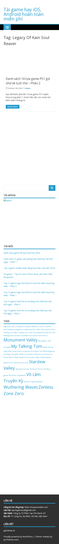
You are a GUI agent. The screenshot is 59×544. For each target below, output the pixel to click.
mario (40, 336)
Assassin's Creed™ (38, 326)
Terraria (26, 369)
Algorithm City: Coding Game (14, 326)
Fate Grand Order (48, 329)
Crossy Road (27, 329)
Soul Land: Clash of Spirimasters (39, 357)
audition (48, 326)
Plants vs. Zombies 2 (26, 354)
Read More (12, 106)
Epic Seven (37, 329)
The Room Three (36, 369)
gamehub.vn (9, 530)
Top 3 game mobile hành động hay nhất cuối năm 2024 (29, 268)
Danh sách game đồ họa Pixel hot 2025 (22, 252)
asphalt (28, 326)
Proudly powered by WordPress (18, 536)
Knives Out (48, 332)
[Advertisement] (29, 61)
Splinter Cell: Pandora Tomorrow (16, 363)
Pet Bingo (7, 354)
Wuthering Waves (21, 387)
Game (27, 88)
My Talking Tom (26, 346)
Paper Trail (39, 351)
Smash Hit (22, 357)
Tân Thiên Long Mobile (17, 375)
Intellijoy (7, 332)
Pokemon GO (40, 354)
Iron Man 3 (15, 332)
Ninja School (17, 351)
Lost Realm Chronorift (29, 336)
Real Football (13, 357)
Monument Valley (21, 340)
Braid (6, 329)
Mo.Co (45, 336)
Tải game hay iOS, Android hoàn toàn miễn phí (24, 14)
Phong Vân (15, 354)
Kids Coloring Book (36, 332)
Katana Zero (24, 332)
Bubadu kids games (15, 329)
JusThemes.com (11, 539)
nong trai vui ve (28, 351)
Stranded (18, 369)
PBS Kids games (49, 351)
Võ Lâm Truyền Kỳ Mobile (33, 382)
